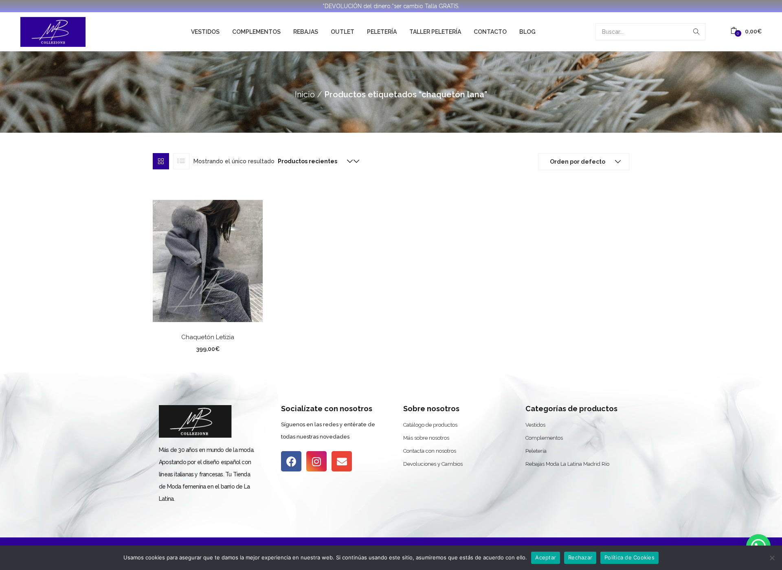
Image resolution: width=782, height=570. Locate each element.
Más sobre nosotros (426, 438)
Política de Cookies (629, 557)
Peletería (382, 31)
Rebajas (305, 31)
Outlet (342, 31)
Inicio (305, 94)
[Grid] (161, 161)
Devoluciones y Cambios (433, 464)
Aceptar (545, 557)
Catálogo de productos (430, 425)
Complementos (256, 31)
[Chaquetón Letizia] (208, 260)
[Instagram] (316, 461)
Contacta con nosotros (429, 451)
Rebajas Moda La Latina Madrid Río (567, 464)
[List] (181, 161)
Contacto (490, 31)
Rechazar (580, 557)
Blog (527, 31)
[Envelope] (342, 461)
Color (176, 347)
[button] (746, 31)
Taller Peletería (435, 31)
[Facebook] (291, 461)
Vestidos (205, 31)
